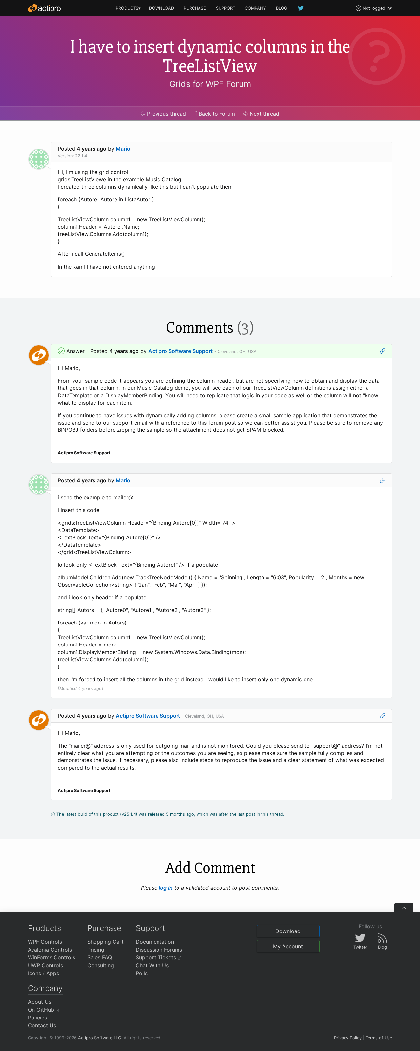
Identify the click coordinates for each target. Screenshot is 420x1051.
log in (166, 888)
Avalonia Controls (50, 949)
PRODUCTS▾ (128, 8)
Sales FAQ (99, 957)
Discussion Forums (159, 949)
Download (288, 931)
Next (263, 113)
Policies (37, 1017)
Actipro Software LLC (99, 1037)
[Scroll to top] (403, 907)
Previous (165, 113)
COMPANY (255, 8)
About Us (39, 1001)
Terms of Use (379, 1037)
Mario (123, 148)
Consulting (100, 965)
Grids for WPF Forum (210, 84)
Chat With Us (152, 965)
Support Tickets (157, 957)
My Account (288, 946)
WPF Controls (45, 941)
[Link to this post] (382, 351)
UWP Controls (45, 965)
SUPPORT (225, 8)
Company (45, 988)
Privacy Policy (348, 1037)
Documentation (155, 941)
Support (150, 928)
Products (44, 928)
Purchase (104, 928)
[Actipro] (44, 8)
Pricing (95, 949)
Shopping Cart (105, 941)
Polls (142, 973)
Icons (34, 973)
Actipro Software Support (180, 351)
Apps (52, 973)
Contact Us (42, 1025)
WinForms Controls (51, 957)
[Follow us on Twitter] (301, 8)
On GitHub (42, 1009)
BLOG (281, 8)
